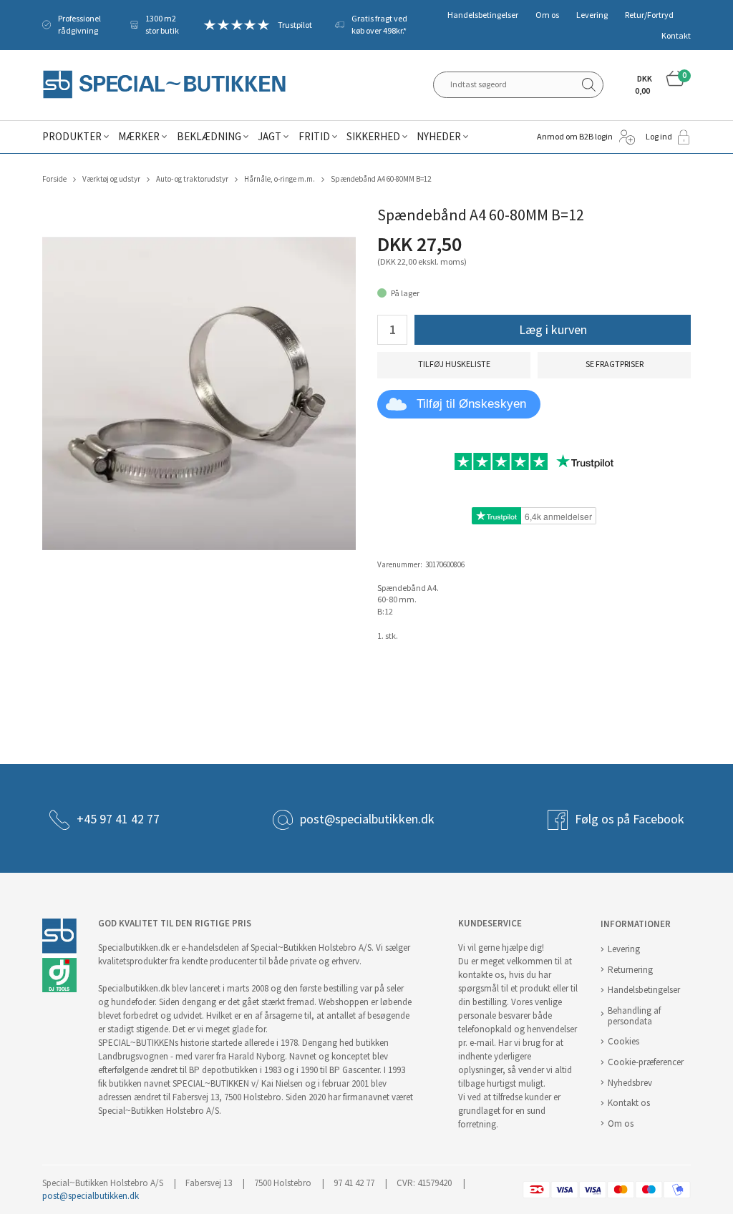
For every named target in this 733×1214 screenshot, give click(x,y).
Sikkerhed (373, 136)
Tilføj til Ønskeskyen (471, 404)
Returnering (630, 969)
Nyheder (439, 136)
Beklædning (209, 136)
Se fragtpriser (615, 364)
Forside (54, 179)
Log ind (659, 136)
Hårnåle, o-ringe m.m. (279, 179)
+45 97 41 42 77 (118, 819)
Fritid (314, 136)
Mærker (139, 136)
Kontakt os (629, 1102)
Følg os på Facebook (629, 819)
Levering (592, 15)
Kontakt (676, 35)
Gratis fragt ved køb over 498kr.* (379, 24)
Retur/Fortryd (649, 15)
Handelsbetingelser (482, 15)
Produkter (72, 136)
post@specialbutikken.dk (367, 819)
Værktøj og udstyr (111, 179)
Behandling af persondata (634, 1016)
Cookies (623, 1041)
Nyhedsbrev (630, 1082)
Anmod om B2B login (575, 136)
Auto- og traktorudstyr (192, 179)
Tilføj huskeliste (454, 364)
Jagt (269, 136)
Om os (547, 15)
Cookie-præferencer (646, 1062)
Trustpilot (295, 25)
